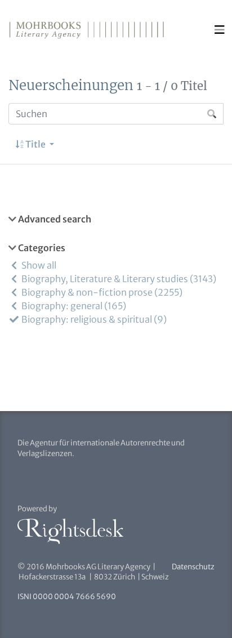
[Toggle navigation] (219, 29)
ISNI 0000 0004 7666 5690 (66, 596)
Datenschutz (193, 567)
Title (35, 144)
